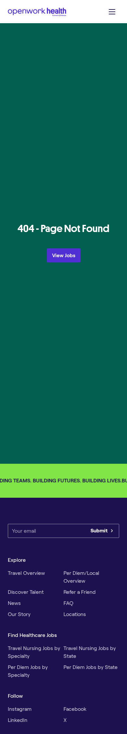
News (14, 603)
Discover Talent (26, 592)
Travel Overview (26, 573)
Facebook (75, 709)
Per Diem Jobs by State (91, 667)
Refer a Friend (80, 592)
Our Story (19, 614)
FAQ (68, 603)
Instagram (20, 709)
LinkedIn (17, 720)
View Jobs (63, 255)
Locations (75, 614)
